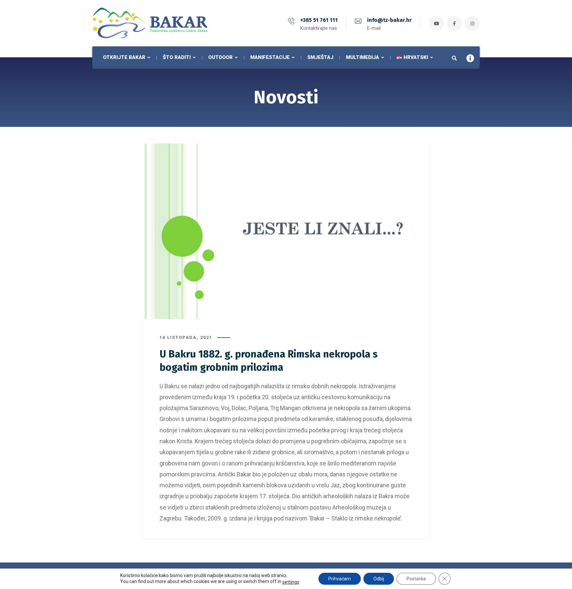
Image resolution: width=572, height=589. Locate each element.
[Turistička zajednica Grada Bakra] (150, 23)
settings (290, 582)
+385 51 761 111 (319, 20)
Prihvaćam (339, 578)
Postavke (416, 578)
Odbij (378, 578)
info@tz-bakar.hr (389, 20)
